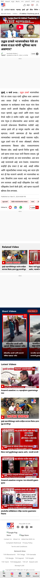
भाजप (32, 202)
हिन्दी (2, 1)
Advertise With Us (28, 539)
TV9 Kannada (31, 554)
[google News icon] (15, 207)
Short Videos (9, 311)
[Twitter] (22, 527)
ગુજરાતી (27, 1)
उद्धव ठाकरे (24, 92)
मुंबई (23, 10)
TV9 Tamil (5, 562)
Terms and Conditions (19, 546)
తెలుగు (18, 1)
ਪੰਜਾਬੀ (33, 1)
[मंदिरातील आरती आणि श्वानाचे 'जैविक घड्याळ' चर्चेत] (14, 336)
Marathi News (6, 14)
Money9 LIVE (19, 565)
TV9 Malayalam (15, 562)
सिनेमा (36, 10)
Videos (15, 14)
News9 (7, 1)
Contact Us (8, 539)
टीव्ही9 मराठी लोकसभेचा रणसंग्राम (19, 202)
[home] (2, 9)
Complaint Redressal (13, 543)
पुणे (27, 10)
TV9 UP (25, 562)
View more (31, 311)
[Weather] (25, 5)
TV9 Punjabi (29, 558)
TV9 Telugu (21, 554)
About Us (16, 539)
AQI (28, 5)
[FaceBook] (18, 527)
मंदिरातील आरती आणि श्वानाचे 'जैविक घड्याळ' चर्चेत (14, 354)
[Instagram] (27, 527)
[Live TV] (32, 5)
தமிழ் (37, 1)
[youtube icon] (10, 207)
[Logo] (3, 5)
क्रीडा (31, 10)
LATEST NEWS (10, 10)
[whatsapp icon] (20, 207)
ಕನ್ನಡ (12, 1)
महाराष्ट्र (18, 10)
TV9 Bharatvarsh (9, 554)
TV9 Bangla (9, 558)
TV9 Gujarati (19, 558)
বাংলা (22, 1)
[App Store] (25, 536)
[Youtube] (31, 527)
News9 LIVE (33, 562)
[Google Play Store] (13, 534)
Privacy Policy (27, 543)
